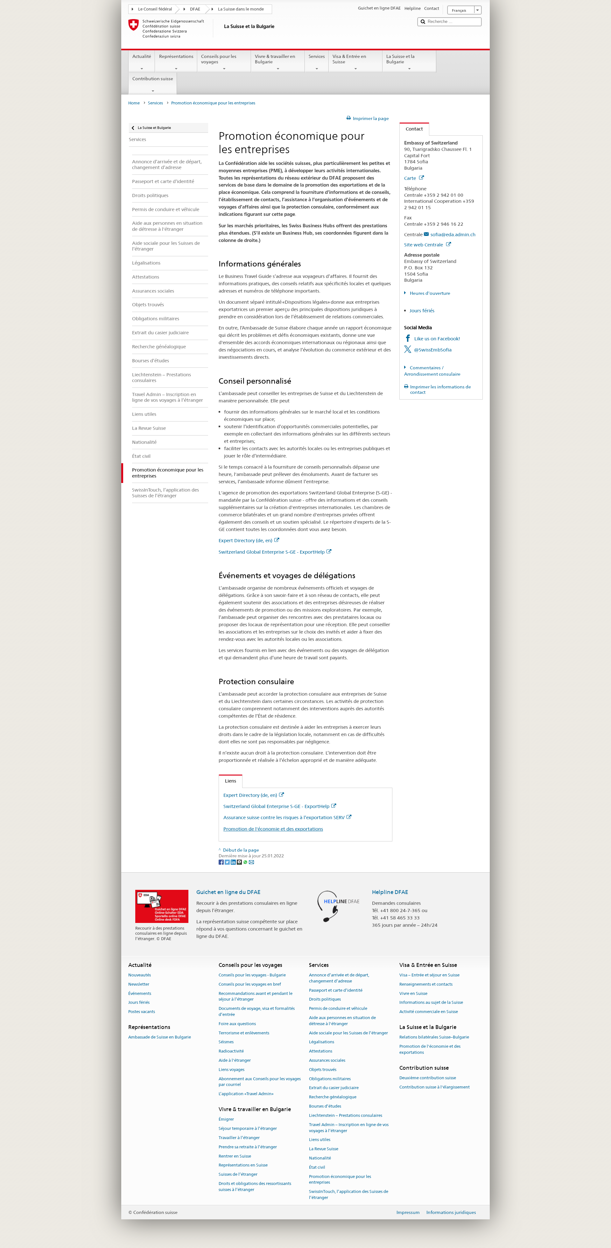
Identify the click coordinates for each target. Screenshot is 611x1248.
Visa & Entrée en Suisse (349, 59)
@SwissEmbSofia (433, 350)
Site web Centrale (424, 245)
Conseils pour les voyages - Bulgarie (252, 975)
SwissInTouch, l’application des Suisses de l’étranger (348, 1194)
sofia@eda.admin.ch (453, 234)
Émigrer (226, 1119)
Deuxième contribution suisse (427, 1077)
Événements (139, 993)
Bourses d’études (325, 1106)
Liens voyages (231, 1069)
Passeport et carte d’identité (335, 990)
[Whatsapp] (246, 861)
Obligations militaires (330, 1078)
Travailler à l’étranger (239, 1137)
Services (317, 56)
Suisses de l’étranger (238, 1174)
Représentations (176, 56)
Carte (410, 178)
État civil (317, 1167)
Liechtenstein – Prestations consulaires (345, 1115)
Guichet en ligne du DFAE (228, 892)
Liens (227, 781)
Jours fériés (422, 311)
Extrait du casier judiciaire (334, 1088)
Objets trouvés (322, 1069)
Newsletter (138, 984)
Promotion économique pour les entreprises (340, 1179)
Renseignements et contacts (426, 984)
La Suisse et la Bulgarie (400, 59)
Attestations (320, 1051)
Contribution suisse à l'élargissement (434, 1087)
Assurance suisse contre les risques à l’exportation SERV (284, 817)
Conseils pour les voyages (218, 59)
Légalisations (321, 1042)
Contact (411, 129)
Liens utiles (319, 1140)
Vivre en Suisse (413, 993)
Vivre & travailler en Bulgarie (275, 59)
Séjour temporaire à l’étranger (248, 1128)
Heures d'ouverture (429, 293)
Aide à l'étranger (235, 1060)
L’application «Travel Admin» (246, 1094)
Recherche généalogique (332, 1097)
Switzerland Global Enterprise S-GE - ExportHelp (272, 552)
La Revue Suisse (323, 1148)
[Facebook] (222, 861)
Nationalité (320, 1158)
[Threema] (240, 861)
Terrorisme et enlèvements (244, 1033)
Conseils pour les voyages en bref (250, 984)
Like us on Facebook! (437, 339)
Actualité (141, 56)
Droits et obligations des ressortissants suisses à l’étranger (255, 1186)
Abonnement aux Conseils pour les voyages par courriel (260, 1081)
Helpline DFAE (390, 892)
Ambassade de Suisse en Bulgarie (159, 1037)
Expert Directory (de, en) (245, 540)
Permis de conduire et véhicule (338, 1008)
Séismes (226, 1042)
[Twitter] (228, 861)
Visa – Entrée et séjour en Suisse (429, 975)
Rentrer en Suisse (235, 1156)
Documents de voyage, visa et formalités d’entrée (257, 1011)
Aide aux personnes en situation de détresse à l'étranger (342, 1020)
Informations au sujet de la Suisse (431, 1002)
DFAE (195, 9)
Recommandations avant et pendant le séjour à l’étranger (255, 996)
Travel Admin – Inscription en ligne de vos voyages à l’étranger (349, 1127)
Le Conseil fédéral (155, 9)
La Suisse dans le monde (241, 9)
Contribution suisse (152, 78)
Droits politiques (325, 999)
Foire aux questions (237, 1023)
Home (134, 103)
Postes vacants (141, 1011)
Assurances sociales (327, 1060)
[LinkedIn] (234, 861)
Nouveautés (139, 975)
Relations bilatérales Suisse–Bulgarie (434, 1037)
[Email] (251, 861)
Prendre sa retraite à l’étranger (248, 1147)
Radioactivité (231, 1051)
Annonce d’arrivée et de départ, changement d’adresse (339, 978)
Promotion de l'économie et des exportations (273, 829)
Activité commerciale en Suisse (428, 1011)
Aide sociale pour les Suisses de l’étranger (348, 1033)
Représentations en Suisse (243, 1165)
